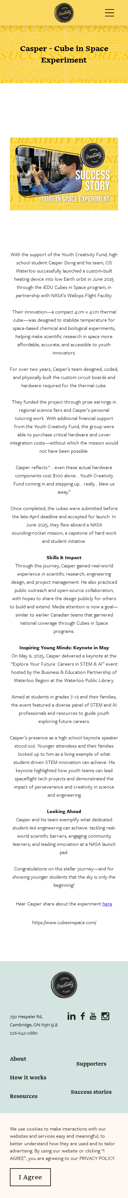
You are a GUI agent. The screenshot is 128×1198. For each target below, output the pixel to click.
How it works (28, 1078)
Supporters (91, 1064)
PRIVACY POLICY (96, 1158)
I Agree (30, 1177)
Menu (110, 13)
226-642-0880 (24, 1032)
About (18, 1059)
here (107, 903)
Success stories (91, 1092)
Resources (23, 1096)
